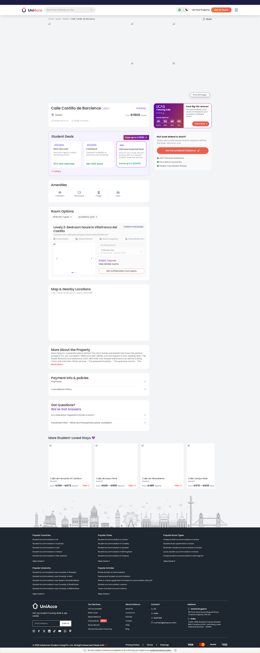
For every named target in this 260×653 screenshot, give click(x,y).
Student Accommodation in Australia (48, 543)
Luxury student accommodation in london (181, 552)
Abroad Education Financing (100, 629)
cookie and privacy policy (160, 650)
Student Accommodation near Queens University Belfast (55, 580)
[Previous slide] (56, 258)
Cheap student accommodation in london (181, 539)
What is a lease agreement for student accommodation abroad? (125, 580)
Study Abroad (94, 625)
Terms (150, 645)
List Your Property (200, 10)
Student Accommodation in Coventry (113, 543)
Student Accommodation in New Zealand (49, 556)
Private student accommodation (111, 572)
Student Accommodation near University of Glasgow (54, 572)
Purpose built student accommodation (114, 576)
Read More (57, 364)
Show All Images (200, 95)
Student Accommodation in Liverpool (113, 556)
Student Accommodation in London (113, 539)
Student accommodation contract (112, 584)
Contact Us (130, 613)
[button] (109, 264)
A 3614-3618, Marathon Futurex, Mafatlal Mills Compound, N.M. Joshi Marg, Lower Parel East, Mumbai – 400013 (204, 624)
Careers (129, 621)
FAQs (128, 625)
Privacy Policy (132, 645)
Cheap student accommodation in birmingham (183, 556)
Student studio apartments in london (178, 543)
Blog (127, 629)
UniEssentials (93, 621)
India (156, 613)
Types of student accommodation (112, 588)
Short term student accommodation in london (182, 547)
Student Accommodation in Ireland (47, 552)
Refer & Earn (93, 613)
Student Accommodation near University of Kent (52, 576)
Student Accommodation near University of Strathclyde (55, 584)
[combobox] (70, 10)
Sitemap (164, 645)
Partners (129, 617)
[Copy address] (91, 293)
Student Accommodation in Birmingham (115, 552)
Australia (158, 617)
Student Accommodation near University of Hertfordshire (55, 588)
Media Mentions (94, 617)
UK (155, 609)
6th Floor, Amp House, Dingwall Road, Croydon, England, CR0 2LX (203, 613)
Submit (65, 623)
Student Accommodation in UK (45, 539)
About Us (129, 609)
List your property (95, 609)
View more (37, 561)
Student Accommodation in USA (45, 547)
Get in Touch (221, 10)
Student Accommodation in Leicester (113, 547)
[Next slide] (91, 258)
